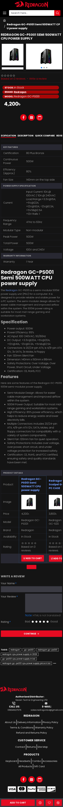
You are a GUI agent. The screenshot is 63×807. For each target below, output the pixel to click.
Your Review (8, 596)
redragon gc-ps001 (47, 649)
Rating (5, 622)
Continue (30, 633)
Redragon (20, 92)
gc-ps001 (29, 649)
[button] (41, 67)
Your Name (8, 583)
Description (25, 135)
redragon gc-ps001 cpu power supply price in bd (26, 663)
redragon (15, 649)
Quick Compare (45, 135)
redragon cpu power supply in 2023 (19, 654)
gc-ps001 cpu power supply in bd (18, 658)
